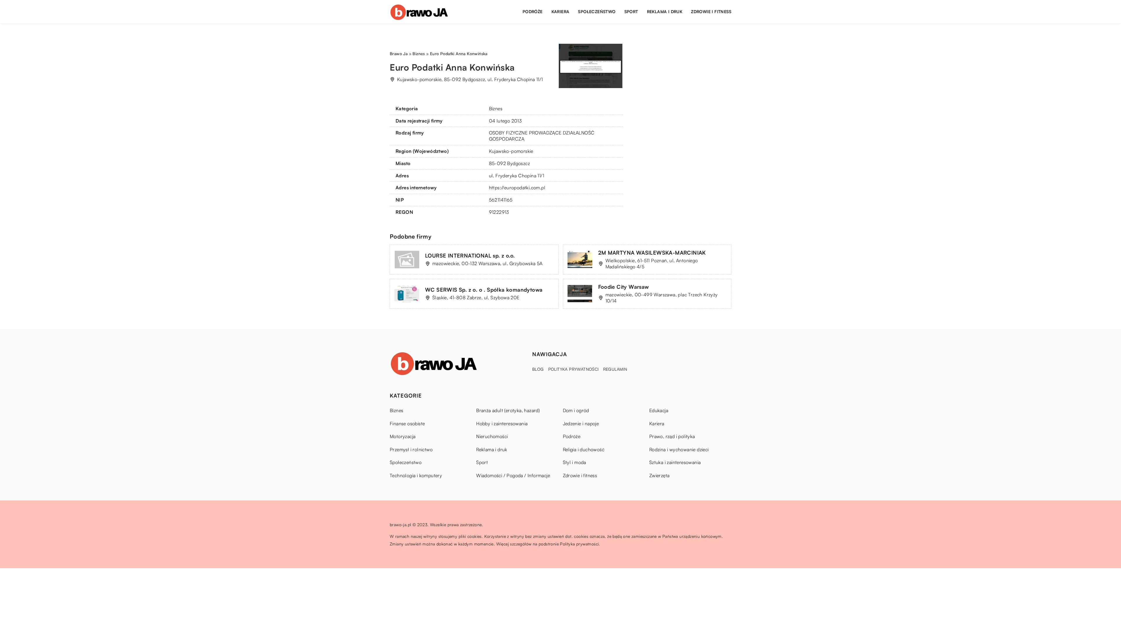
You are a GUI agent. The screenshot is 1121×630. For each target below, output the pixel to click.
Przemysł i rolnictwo (411, 449)
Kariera (560, 11)
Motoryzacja (402, 436)
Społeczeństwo (596, 11)
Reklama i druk (665, 11)
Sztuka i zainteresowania (675, 462)
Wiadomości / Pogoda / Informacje (513, 475)
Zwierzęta (659, 475)
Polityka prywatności (573, 369)
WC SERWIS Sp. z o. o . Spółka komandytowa (483, 289)
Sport (631, 11)
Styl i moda (574, 462)
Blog (538, 369)
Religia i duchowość (584, 449)
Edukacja (658, 410)
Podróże (533, 11)
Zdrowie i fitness (711, 11)
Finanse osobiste (407, 423)
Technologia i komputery (416, 475)
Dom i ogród (576, 410)
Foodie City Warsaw (623, 287)
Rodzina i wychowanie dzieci (679, 449)
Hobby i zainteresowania (502, 423)
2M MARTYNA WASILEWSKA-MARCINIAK (652, 252)
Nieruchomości (492, 436)
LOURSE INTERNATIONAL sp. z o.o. (470, 255)
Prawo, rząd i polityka (672, 436)
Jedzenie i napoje (581, 423)
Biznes (495, 108)
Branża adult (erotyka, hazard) (508, 410)
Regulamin (615, 369)
